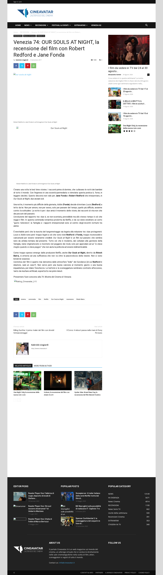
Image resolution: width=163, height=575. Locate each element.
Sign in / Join (17, 2)
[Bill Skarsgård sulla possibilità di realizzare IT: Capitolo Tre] (67, 511)
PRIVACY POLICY (130, 573)
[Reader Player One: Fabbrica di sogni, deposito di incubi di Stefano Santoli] (19, 496)
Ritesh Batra (80, 299)
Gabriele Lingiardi (22, 60)
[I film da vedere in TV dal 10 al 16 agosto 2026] (114, 116)
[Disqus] (57, 439)
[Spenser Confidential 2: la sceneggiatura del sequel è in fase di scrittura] (67, 521)
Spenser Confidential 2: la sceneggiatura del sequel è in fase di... (88, 520)
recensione (70, 299)
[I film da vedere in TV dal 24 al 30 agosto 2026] (129, 50)
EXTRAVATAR (79, 25)
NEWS (27, 25)
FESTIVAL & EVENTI (60, 25)
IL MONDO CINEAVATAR (113, 573)
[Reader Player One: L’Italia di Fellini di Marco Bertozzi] (19, 522)
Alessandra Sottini (114, 75)
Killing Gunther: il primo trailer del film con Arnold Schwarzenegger (33, 331)
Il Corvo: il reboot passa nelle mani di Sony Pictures (84, 331)
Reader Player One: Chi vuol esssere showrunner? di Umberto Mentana (39, 508)
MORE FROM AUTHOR (43, 366)
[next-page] (19, 400)
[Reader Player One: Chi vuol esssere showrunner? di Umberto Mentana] (19, 509)
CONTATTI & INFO (86, 573)
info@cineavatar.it (67, 562)
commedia (32, 299)
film (39, 299)
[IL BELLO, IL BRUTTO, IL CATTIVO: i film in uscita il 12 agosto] (114, 104)
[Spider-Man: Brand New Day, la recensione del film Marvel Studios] (88, 380)
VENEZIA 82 (96, 25)
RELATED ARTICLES (23, 366)
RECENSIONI (40, 25)
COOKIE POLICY (144, 573)
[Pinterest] (27, 65)
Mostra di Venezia (29, 36)
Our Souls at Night (57, 299)
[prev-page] (15, 400)
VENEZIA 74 (40, 36)
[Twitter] (21, 65)
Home (15, 32)
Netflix (46, 299)
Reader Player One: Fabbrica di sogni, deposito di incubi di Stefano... (41, 495)
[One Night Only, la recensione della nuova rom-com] (27, 380)
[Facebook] (16, 65)
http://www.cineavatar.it (39, 348)
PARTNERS (99, 573)
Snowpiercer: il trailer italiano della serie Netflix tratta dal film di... (88, 495)
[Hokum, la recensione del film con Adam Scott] (58, 380)
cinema (23, 299)
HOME (18, 25)
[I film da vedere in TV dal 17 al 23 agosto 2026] (114, 92)
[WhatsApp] (33, 65)
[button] (146, 25)
